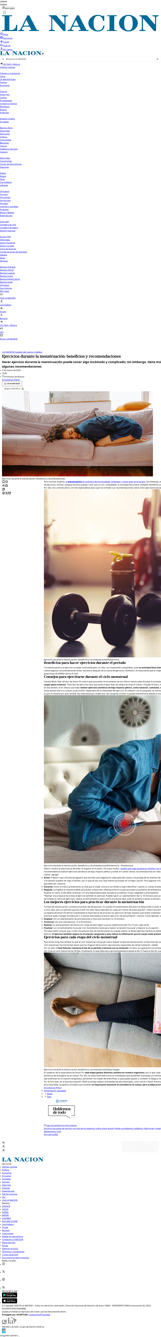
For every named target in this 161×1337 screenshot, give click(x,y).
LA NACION (8, 352)
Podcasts (4, 209)
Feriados (4, 203)
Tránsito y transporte (10, 73)
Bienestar (4, 143)
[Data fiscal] (4, 1332)
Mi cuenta (7, 49)
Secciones (7, 38)
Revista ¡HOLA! (7, 270)
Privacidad (45, 1314)
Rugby (3, 176)
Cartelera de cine (8, 224)
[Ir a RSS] (3, 1288)
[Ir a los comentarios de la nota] (6, 482)
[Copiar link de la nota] (3, 489)
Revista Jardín (6, 282)
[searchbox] (79, 59)
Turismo (4, 194)
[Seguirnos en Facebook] (3, 1264)
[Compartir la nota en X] (6, 493)
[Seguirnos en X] (3, 1272)
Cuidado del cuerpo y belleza (28, 352)
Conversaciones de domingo (13, 252)
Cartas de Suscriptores (11, 164)
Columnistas (6, 161)
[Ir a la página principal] (80, 30)
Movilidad (4, 106)
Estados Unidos (7, 118)
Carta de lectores (8, 249)
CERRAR (3, 2)
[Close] (3, 1142)
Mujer (50, 1093)
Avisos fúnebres (7, 242)
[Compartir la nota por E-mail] (9, 493)
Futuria (3, 91)
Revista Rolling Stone (10, 279)
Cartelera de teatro (9, 227)
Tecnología (5, 197)
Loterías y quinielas (9, 206)
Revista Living (6, 276)
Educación (5, 134)
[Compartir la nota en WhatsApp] (6, 485)
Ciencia (3, 146)
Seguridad (5, 131)
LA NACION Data (8, 79)
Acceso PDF (5, 236)
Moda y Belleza (7, 212)
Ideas (2, 258)
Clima (2, 76)
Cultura (3, 137)
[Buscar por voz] (157, 59)
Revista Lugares (7, 273)
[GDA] (9, 1323)
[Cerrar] (42, 54)
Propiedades (6, 100)
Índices (3, 109)
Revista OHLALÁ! (7, 267)
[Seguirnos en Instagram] (3, 1280)
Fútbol (3, 173)
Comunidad (5, 140)
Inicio (5, 34)
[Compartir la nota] (3, 485)
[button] (80, 195)
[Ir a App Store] (9, 1302)
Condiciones (34, 1314)
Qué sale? (4, 221)
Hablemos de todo (9, 149)
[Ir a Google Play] (9, 1296)
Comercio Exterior (8, 103)
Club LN (6, 45)
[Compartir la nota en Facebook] (3, 493)
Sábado (3, 255)
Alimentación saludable (55, 1090)
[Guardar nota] (3, 482)
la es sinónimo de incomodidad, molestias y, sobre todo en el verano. (106, 481)
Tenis (2, 179)
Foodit (6, 42)
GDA (49, 1096)
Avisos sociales (7, 246)
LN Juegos (4, 191)
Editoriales (5, 158)
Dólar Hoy (5, 94)
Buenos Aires (6, 127)
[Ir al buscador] (4, 12)
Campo (3, 97)
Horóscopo (5, 200)
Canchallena (6, 182)
